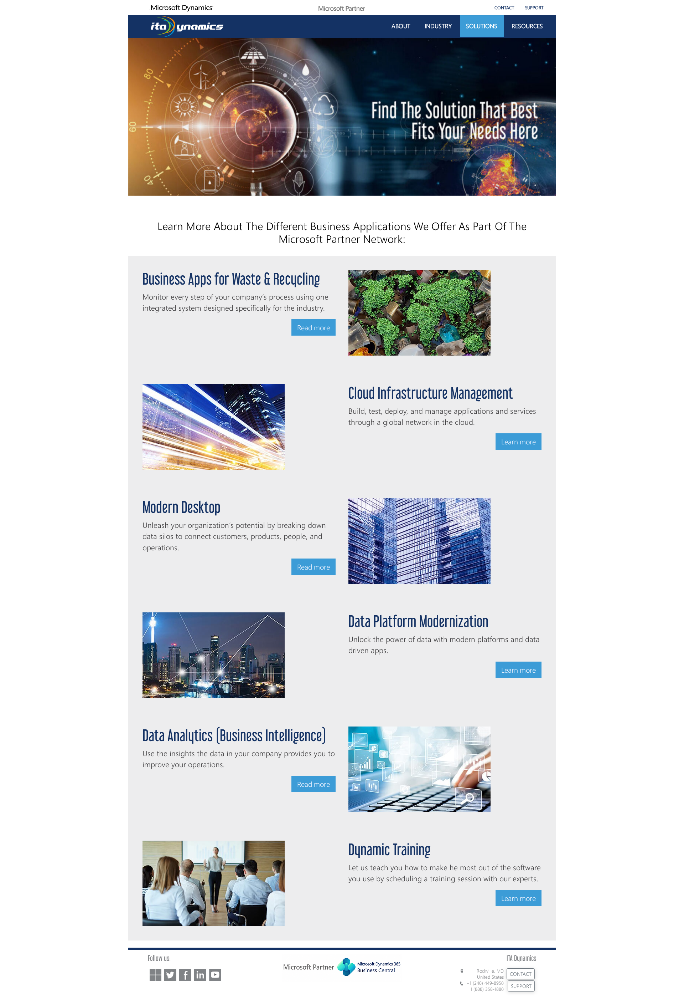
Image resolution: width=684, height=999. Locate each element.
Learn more (518, 441)
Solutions (481, 26)
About (401, 26)
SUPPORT (534, 7)
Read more (313, 327)
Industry (438, 26)
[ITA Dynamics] (187, 25)
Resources (527, 26)
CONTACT (504, 7)
